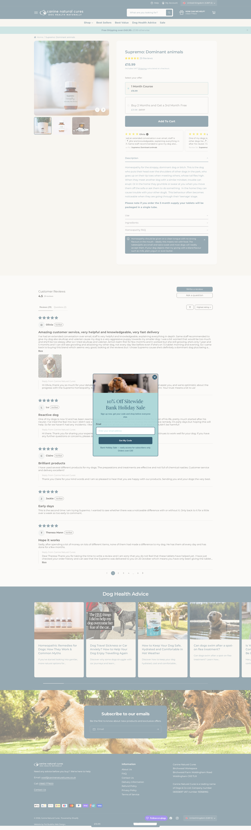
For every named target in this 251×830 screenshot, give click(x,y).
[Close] (154, 377)
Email (98, 424)
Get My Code (125, 440)
